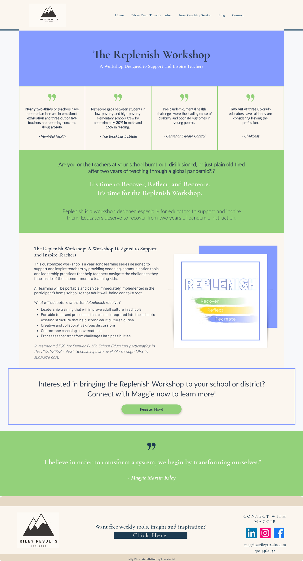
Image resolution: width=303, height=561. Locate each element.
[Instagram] (265, 533)
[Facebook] (279, 533)
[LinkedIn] (251, 533)
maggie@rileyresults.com (265, 544)
